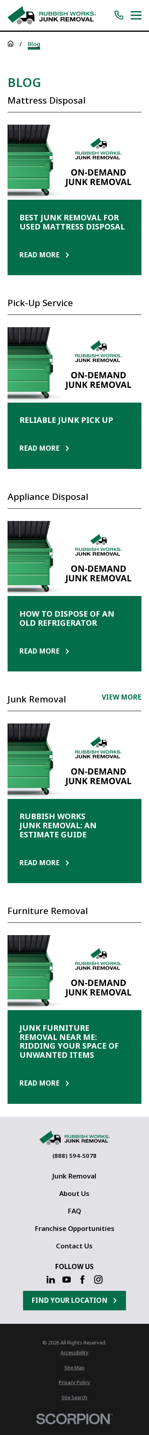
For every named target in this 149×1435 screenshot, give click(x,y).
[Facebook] (82, 1279)
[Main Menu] (136, 15)
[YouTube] (66, 1279)
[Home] (52, 15)
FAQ (74, 1210)
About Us (74, 1193)
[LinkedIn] (50, 1279)
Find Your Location (69, 1300)
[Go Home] (11, 43)
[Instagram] (98, 1279)
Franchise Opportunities (74, 1228)
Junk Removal (74, 1175)
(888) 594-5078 (74, 1156)
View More (121, 698)
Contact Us (74, 1245)
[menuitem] (74, 1353)
